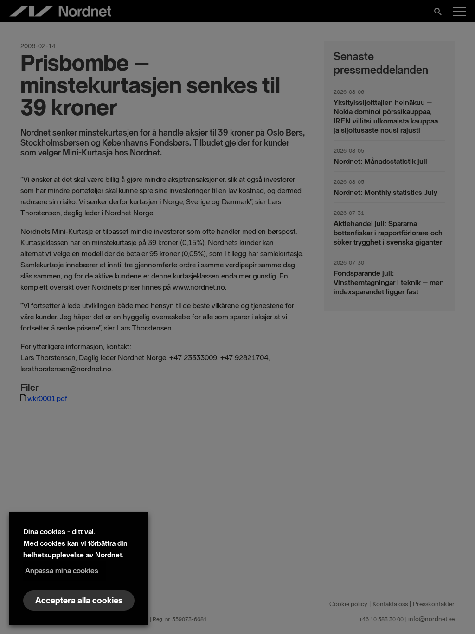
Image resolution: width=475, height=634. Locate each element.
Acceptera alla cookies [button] (78, 600)
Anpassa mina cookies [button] (61, 570)
